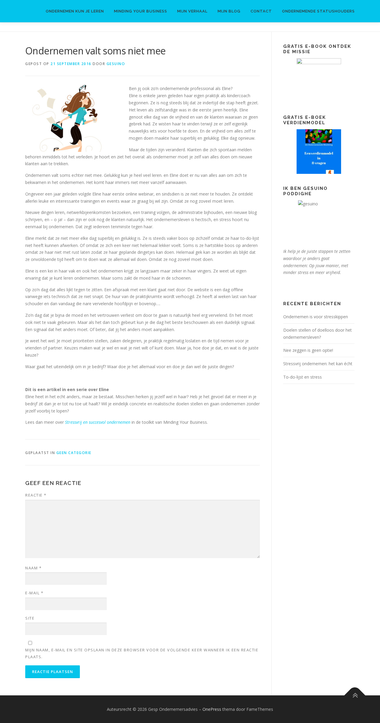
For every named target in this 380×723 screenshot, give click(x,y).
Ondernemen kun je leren (75, 11)
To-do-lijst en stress (302, 377)
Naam (33, 568)
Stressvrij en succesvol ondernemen (97, 422)
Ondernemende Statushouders (318, 11)
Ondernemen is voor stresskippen (315, 316)
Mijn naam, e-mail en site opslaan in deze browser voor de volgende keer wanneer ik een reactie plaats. (141, 653)
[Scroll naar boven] (354, 695)
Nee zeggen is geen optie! (308, 350)
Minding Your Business (140, 11)
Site (29, 618)
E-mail (34, 593)
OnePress (211, 709)
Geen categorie (73, 452)
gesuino (116, 63)
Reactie (36, 495)
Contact (261, 11)
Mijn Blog (229, 11)
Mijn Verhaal (192, 11)
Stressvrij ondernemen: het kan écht (317, 363)
